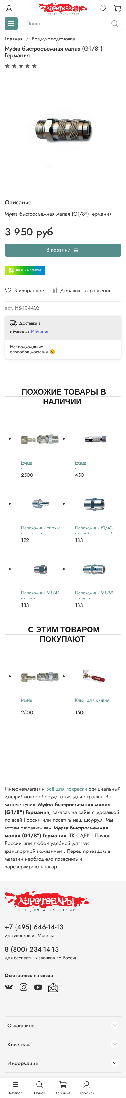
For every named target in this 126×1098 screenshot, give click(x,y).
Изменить (41, 331)
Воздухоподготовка (53, 38)
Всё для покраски (66, 789)
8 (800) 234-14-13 (32, 949)
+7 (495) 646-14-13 (34, 927)
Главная (14, 38)
